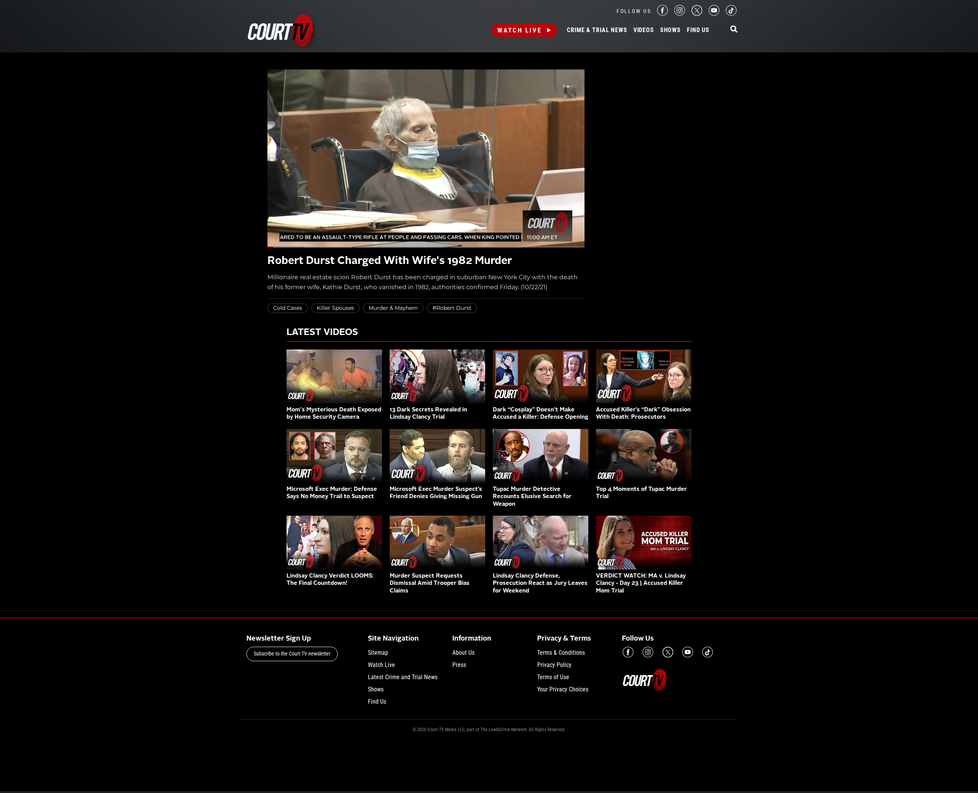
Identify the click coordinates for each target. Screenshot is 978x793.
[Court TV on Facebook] (662, 13)
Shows (670, 30)
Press (459, 664)
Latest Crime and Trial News (402, 677)
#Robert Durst (451, 308)
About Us (463, 652)
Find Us (698, 30)
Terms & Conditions (561, 652)
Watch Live (519, 30)
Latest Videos (322, 332)
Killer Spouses (335, 308)
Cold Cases (287, 308)
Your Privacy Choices (562, 689)
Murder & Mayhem (393, 308)
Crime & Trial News (597, 30)
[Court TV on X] (696, 13)
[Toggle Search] (733, 30)
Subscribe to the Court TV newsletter (292, 654)
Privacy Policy (554, 664)
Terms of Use (553, 677)
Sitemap (378, 652)
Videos (643, 30)
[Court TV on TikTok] (731, 13)
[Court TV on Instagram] (679, 13)
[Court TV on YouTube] (714, 13)
